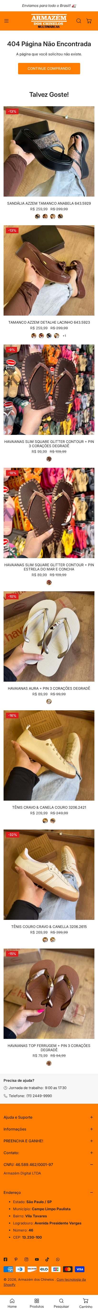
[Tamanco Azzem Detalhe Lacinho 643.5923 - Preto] (49, 336)
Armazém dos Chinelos (36, 1279)
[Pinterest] (16, 1259)
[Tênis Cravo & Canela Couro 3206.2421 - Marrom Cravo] (53, 821)
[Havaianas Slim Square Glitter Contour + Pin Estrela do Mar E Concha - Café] (49, 582)
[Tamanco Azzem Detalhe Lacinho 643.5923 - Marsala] (41, 336)
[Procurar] (79, 21)
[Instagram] (26, 1259)
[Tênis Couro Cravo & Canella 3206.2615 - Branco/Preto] (53, 940)
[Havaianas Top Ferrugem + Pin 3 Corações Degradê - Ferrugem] (49, 1063)
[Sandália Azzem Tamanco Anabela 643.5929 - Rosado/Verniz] (53, 216)
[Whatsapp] (58, 1259)
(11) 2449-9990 (39, 1096)
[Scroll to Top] (89, 1286)
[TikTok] (47, 1259)
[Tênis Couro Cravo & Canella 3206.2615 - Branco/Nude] (45, 940)
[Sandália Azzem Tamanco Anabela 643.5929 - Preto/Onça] (37, 216)
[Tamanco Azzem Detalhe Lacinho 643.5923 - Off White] (56, 336)
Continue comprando (49, 68)
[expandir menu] (6, 21)
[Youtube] (37, 1259)
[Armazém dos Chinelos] (49, 21)
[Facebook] (5, 1259)
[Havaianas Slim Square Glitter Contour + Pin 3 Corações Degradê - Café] (49, 459)
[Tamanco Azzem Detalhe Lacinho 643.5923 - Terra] (34, 336)
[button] (89, 21)
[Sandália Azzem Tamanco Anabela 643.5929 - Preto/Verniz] (60, 216)
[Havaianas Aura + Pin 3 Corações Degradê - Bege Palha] (49, 701)
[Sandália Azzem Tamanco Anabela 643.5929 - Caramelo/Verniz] (45, 216)
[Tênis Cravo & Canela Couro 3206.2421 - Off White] (45, 821)
